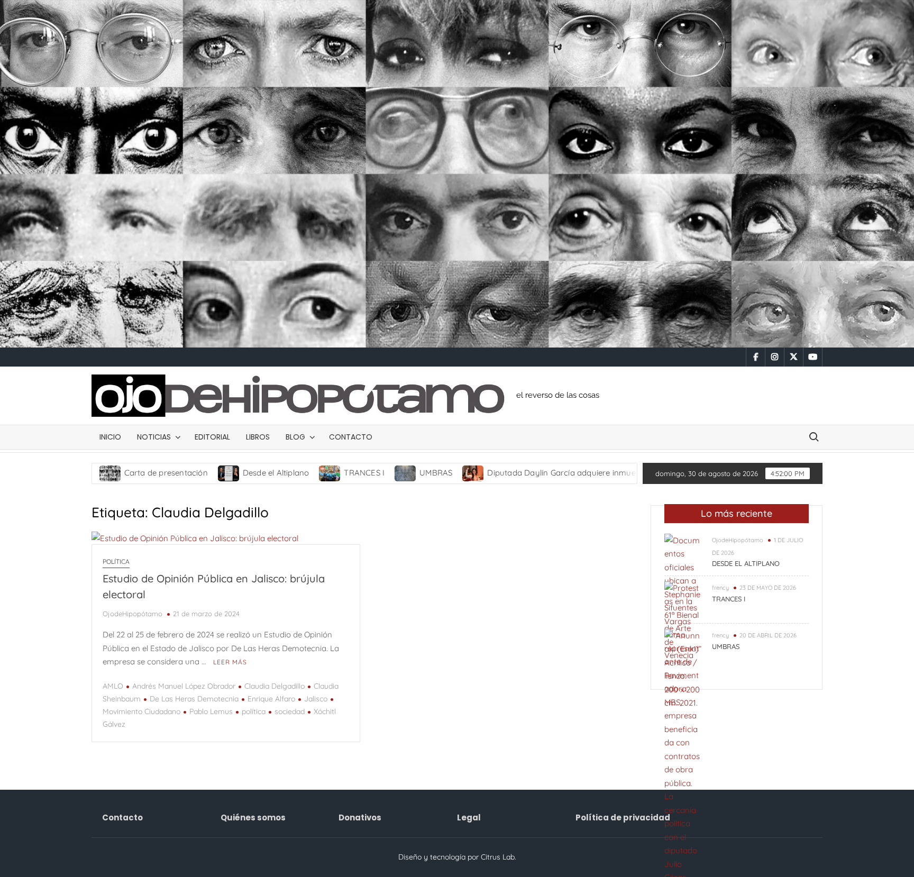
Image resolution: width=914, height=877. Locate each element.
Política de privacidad (622, 817)
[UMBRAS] (351, 473)
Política (116, 561)
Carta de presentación (110, 473)
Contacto (350, 437)
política (254, 711)
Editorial (212, 437)
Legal (469, 817)
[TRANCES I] (275, 473)
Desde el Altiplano (221, 473)
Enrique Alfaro (271, 699)
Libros (258, 437)
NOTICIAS (154, 437)
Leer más (230, 662)
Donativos (360, 817)
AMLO (113, 686)
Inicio (110, 437)
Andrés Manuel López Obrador (183, 686)
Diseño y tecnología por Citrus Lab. (457, 857)
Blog (295, 437)
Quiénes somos (253, 817)
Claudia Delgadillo (274, 686)
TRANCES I (309, 473)
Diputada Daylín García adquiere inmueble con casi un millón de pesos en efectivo (585, 473)
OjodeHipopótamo (132, 613)
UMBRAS (380, 473)
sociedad (290, 711)
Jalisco (315, 699)
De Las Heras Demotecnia (194, 699)
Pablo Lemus (211, 711)
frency (720, 587)
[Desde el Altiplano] (174, 473)
